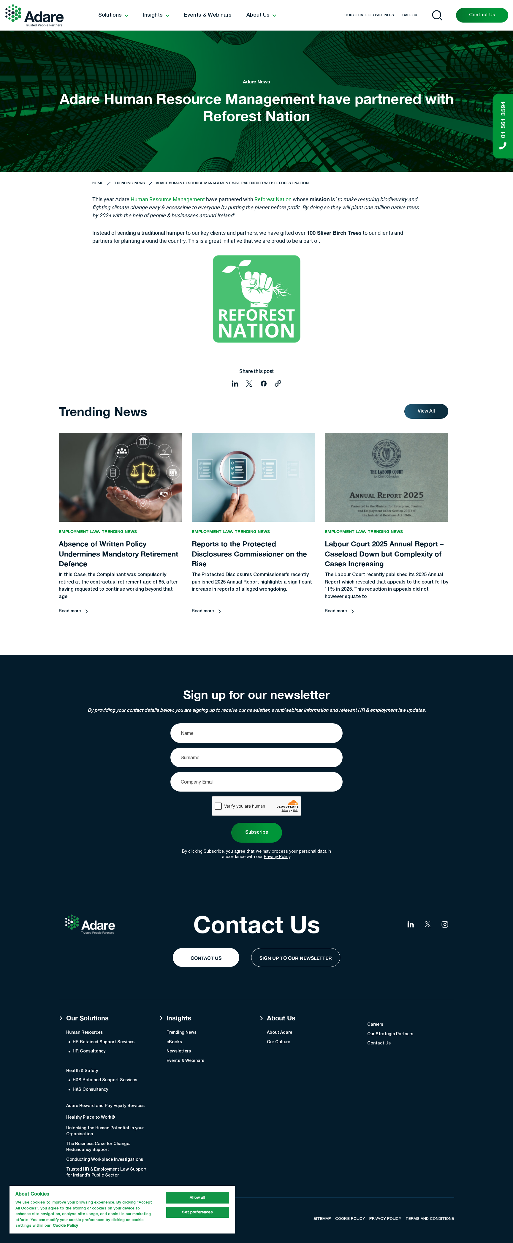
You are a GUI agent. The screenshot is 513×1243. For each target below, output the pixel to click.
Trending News (129, 183)
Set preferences (197, 1212)
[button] (113, 15)
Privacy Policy (277, 856)
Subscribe (256, 832)
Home (97, 183)
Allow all (197, 1197)
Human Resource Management (168, 199)
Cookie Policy (65, 1225)
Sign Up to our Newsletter (295, 958)
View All (426, 411)
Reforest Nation (273, 199)
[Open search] (437, 15)
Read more (70, 611)
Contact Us (482, 15)
